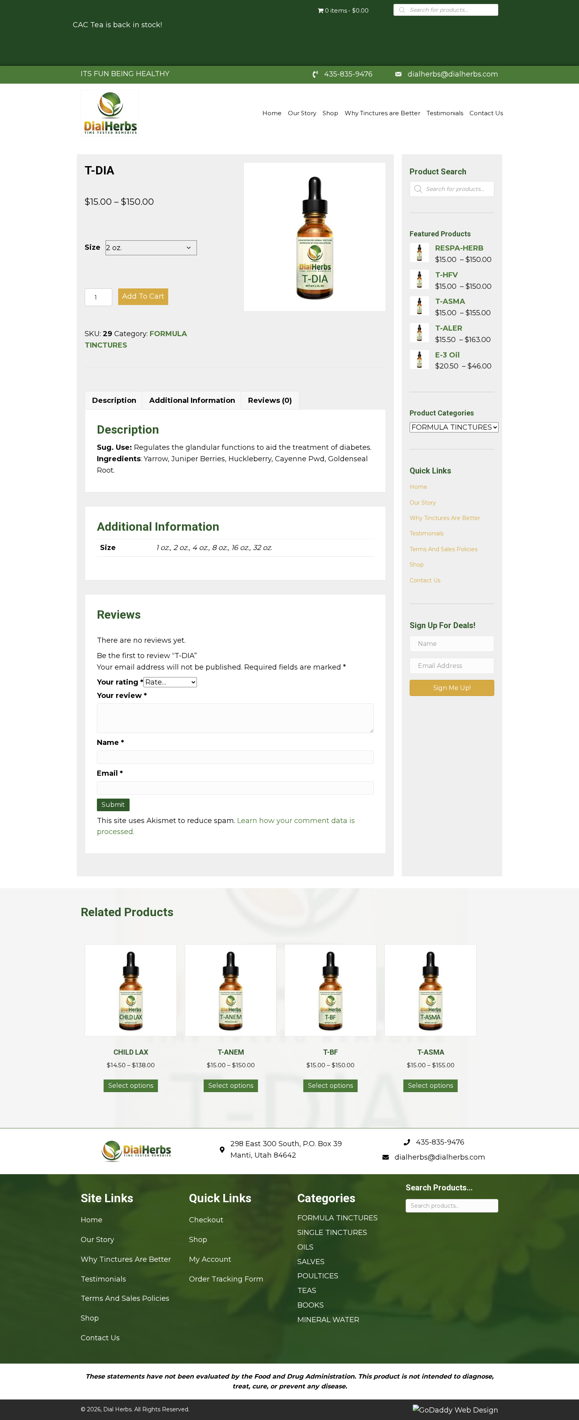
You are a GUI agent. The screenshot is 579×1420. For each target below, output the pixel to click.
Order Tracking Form (226, 1279)
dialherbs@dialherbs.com (453, 74)
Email (110, 773)
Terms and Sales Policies (443, 549)
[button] (452, 688)
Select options (130, 1085)
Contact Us (425, 580)
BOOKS (310, 1305)
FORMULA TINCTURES (337, 1218)
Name (110, 742)
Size (92, 247)
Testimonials (427, 533)
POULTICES (317, 1276)
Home (418, 486)
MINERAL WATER (328, 1319)
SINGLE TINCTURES (332, 1232)
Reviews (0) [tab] (270, 400)
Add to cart (143, 296)
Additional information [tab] (192, 400)
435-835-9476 (348, 74)
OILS (305, 1247)
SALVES (311, 1261)
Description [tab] (114, 400)
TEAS (306, 1291)
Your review (122, 695)
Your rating (120, 682)
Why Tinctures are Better (445, 518)
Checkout (206, 1220)
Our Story (423, 502)
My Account (210, 1259)
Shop (417, 564)
